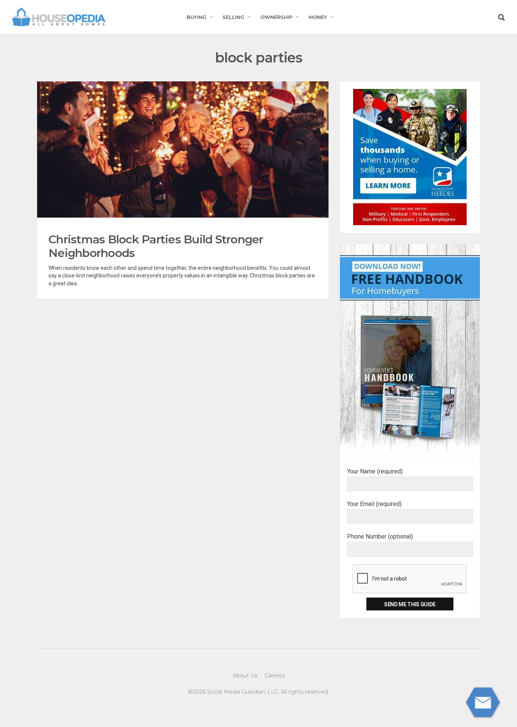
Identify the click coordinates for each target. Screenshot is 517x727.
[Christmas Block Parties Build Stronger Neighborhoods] (183, 149)
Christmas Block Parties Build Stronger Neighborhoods (155, 246)
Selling (233, 17)
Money (317, 17)
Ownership (276, 17)
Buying (197, 17)
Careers (275, 675)
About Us (245, 675)
